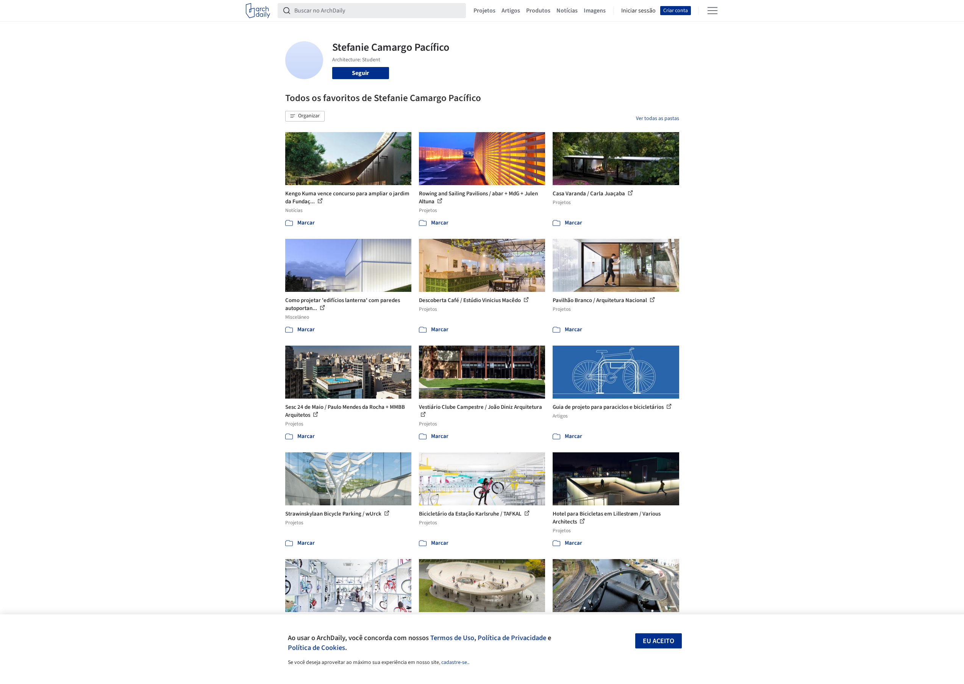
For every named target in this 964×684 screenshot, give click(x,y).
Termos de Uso (452, 638)
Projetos (484, 10)
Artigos (511, 10)
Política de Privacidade (512, 638)
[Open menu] (712, 11)
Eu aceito (658, 641)
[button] (305, 116)
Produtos (538, 10)
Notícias (567, 10)
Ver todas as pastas (657, 118)
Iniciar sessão (638, 10)
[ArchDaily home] (258, 10)
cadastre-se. (454, 662)
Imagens (595, 10)
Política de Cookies (316, 648)
